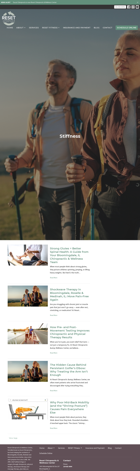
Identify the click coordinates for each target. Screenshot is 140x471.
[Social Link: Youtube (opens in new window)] (137, 7)
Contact (107, 28)
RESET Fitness (50, 28)
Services (34, 28)
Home (10, 28)
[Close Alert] (137, 2)
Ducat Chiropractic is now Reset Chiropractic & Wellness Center (35, 2)
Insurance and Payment (76, 28)
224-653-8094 (120, 7)
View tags (13, 438)
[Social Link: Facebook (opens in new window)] (128, 7)
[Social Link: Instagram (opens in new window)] (133, 7)
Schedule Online (126, 28)
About (20, 28)
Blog (96, 28)
